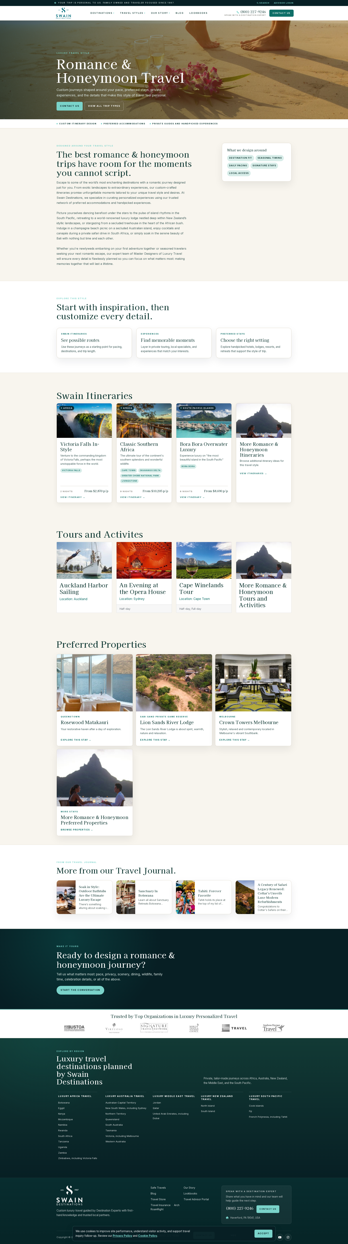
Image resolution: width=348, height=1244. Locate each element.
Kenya (61, 1113)
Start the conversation (80, 990)
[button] (280, 1237)
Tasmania (111, 1130)
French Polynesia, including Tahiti (268, 1116)
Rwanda (62, 1130)
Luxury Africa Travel (75, 1096)
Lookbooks (198, 13)
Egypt (61, 1108)
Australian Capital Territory (120, 1102)
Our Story (159, 13)
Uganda (62, 1147)
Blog (179, 13)
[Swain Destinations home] (69, 1195)
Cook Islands (256, 1105)
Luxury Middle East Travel (174, 1096)
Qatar (156, 1108)
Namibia (62, 1124)
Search (264, 3)
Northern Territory (115, 1113)
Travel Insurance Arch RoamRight (165, 1207)
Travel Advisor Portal (196, 1199)
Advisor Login (284, 3)
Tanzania (63, 1141)
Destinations (101, 13)
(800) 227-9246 (253, 12)
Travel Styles (131, 13)
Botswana (64, 1102)
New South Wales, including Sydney (125, 1108)
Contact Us (281, 13)
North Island (208, 1105)
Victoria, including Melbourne (122, 1136)
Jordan (157, 1102)
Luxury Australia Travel (124, 1096)
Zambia (62, 1152)
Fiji (250, 1111)
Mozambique (65, 1119)
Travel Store (158, 1199)
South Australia (114, 1124)
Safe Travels (158, 1187)
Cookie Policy (147, 1235)
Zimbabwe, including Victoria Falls (77, 1158)
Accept (263, 1233)
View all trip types (104, 106)
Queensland (112, 1119)
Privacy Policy (122, 1235)
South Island (208, 1111)
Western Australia (115, 1141)
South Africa (65, 1136)
